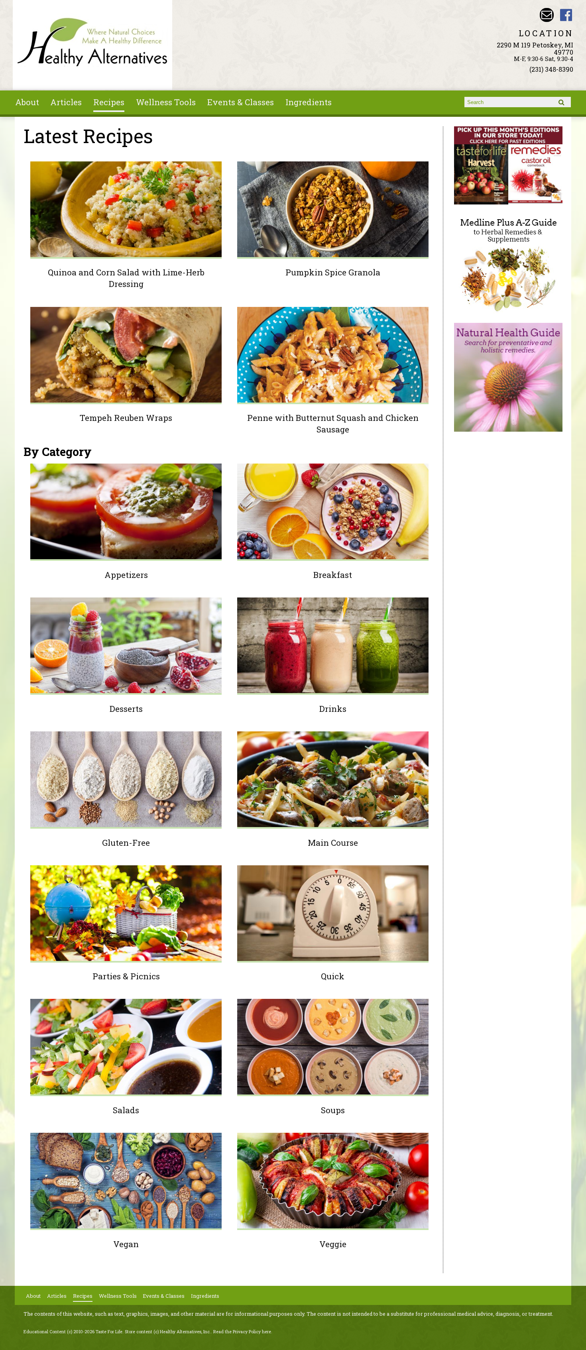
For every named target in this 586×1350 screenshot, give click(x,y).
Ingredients (308, 102)
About (27, 102)
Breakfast (332, 574)
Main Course (333, 842)
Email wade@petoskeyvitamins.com (547, 15)
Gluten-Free (126, 842)
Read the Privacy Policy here (242, 1331)
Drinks (332, 708)
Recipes (108, 102)
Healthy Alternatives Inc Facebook (566, 15)
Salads (126, 1110)
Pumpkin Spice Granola (332, 272)
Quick (332, 976)
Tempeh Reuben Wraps (126, 417)
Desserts (126, 708)
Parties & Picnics (126, 976)
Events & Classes (240, 102)
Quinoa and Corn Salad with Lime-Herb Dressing (126, 278)
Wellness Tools (166, 102)
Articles (66, 102)
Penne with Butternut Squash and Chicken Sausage (333, 423)
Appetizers (126, 574)
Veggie (332, 1244)
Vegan (126, 1244)
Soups (333, 1110)
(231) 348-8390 (551, 69)
